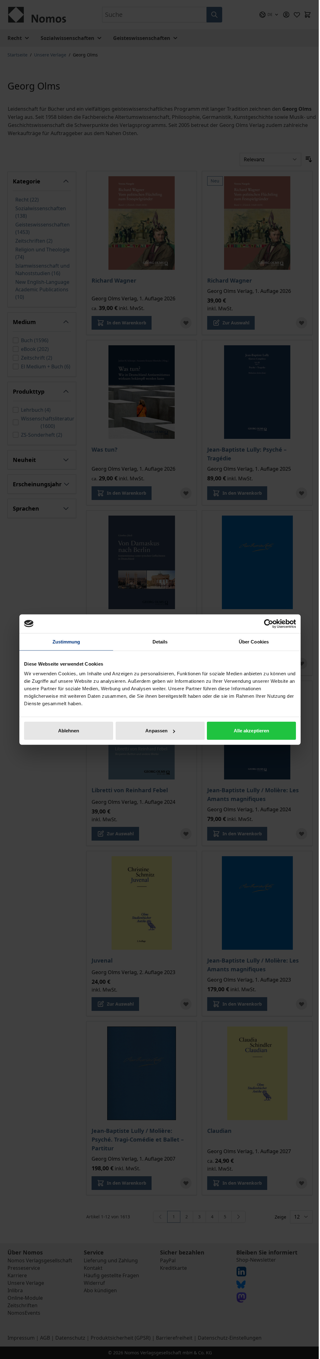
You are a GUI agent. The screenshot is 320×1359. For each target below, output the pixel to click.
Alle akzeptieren (251, 730)
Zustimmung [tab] (66, 641)
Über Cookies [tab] (254, 641)
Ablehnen (68, 730)
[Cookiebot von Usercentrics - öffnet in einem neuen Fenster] (268, 623)
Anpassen (156, 730)
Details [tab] (160, 641)
